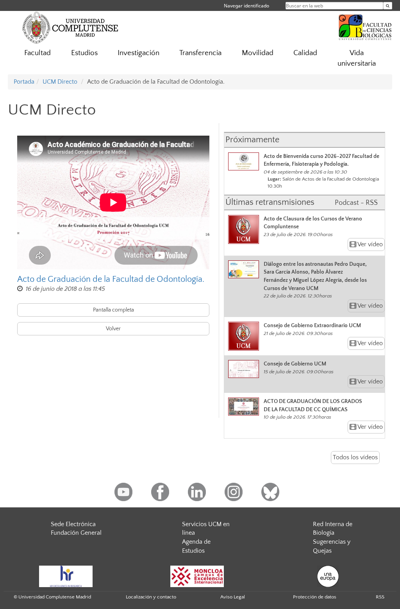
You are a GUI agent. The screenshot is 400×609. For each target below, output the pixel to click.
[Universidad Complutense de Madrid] (70, 27)
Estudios (84, 53)
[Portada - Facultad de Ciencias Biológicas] (365, 26)
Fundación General (76, 532)
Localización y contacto (151, 597)
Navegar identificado (246, 5)
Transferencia (200, 53)
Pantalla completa (113, 310)
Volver (113, 329)
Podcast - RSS (356, 203)
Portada (24, 81)
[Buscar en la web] (387, 5)
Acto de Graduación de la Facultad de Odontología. (110, 279)
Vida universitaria (357, 58)
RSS (380, 597)
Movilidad (257, 53)
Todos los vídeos (355, 457)
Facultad (37, 53)
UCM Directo (60, 81)
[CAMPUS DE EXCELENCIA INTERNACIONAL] (197, 575)
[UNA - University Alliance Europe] (328, 575)
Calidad (305, 53)
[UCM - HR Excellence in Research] (66, 575)
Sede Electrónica (73, 524)
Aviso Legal (232, 597)
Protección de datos (314, 597)
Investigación (138, 53)
